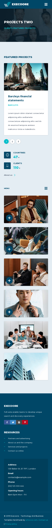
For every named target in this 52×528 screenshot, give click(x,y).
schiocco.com (31, 520)
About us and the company (20, 442)
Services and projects (17, 447)
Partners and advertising (19, 438)
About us (8, 175)
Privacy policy (11, 524)
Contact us (43, 520)
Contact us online (16, 451)
